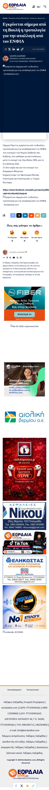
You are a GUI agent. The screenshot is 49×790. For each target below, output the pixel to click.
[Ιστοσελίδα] (4, 258)
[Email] (27, 786)
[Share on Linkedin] (14, 49)
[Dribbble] (20, 258)
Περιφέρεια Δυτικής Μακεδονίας (19, 18)
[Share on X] (9, 49)
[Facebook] (7, 258)
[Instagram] (17, 258)
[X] (10, 258)
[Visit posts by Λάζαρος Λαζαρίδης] (5, 58)
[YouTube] (14, 258)
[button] (34, 6)
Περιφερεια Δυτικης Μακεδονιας (23, 59)
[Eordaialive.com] (14, 7)
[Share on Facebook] (16, 786)
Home (5, 18)
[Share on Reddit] (18, 49)
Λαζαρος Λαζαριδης (17, 56)
